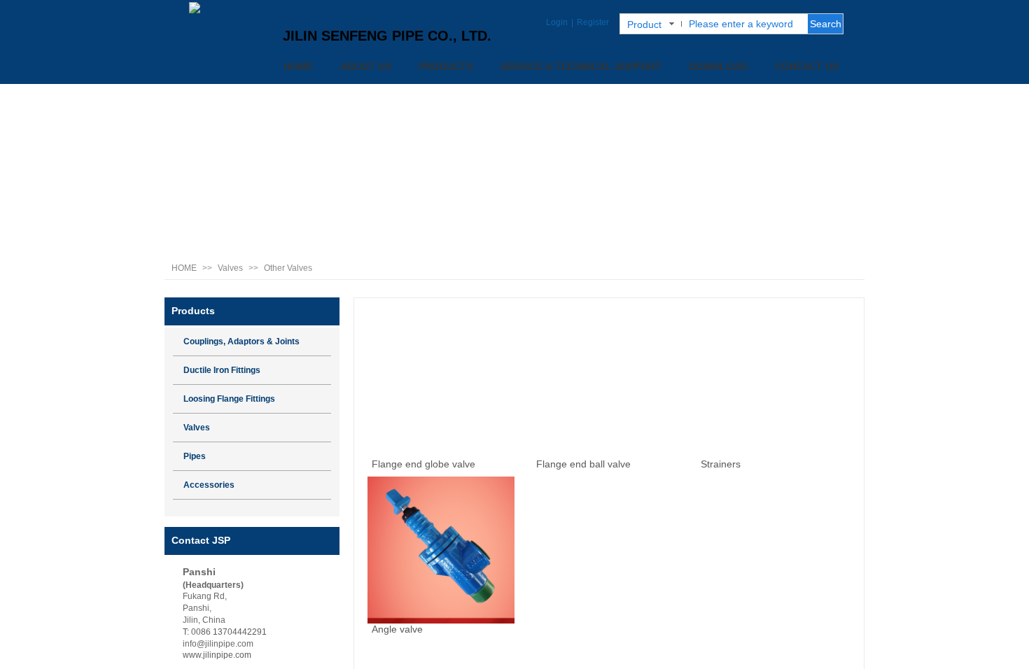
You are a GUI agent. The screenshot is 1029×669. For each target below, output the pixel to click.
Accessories (208, 485)
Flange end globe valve (423, 464)
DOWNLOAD (718, 66)
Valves (230, 268)
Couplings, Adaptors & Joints (241, 341)
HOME (298, 66)
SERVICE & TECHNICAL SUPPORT (581, 66)
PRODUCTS (446, 66)
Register (593, 22)
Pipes (194, 456)
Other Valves (288, 268)
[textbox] (743, 24)
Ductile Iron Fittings (221, 370)
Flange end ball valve (583, 464)
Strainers (721, 464)
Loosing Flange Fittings (229, 399)
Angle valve (397, 629)
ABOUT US (365, 66)
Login (557, 22)
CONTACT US (807, 66)
